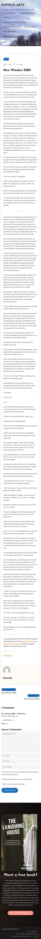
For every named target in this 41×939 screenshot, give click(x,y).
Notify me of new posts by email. (14, 784)
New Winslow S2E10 (32, 699)
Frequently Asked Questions (15, 22)
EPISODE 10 (7, 656)
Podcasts (7, 18)
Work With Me (30, 27)
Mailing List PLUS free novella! (21, 936)
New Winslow (32, 931)
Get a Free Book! (9, 31)
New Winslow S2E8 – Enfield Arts (13, 714)
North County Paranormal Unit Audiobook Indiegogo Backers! (16, 36)
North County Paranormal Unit (26, 934)
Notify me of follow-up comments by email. (17, 779)
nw (6, 59)
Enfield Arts (12, 5)
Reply (3, 723)
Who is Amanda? (9, 13)
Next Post (32, 695)
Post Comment (10, 790)
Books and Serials (27, 13)
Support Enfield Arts (12, 27)
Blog (5, 42)
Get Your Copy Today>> (20, 913)
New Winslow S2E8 (8, 693)
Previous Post (10, 690)
